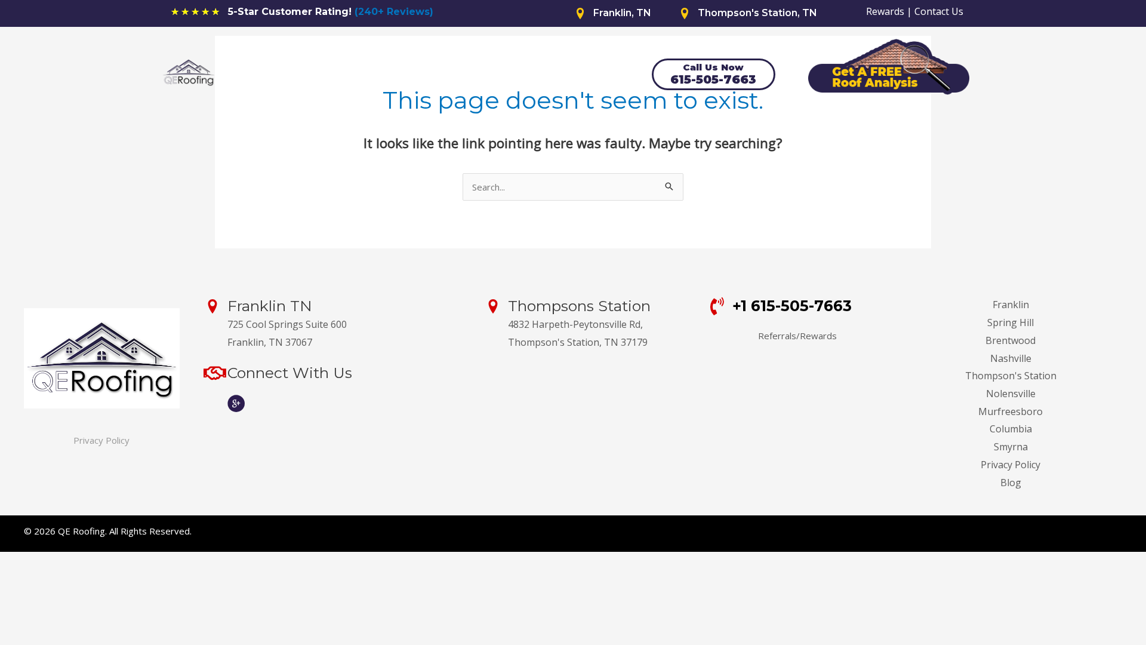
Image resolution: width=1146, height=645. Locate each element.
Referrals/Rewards (797, 336)
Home (259, 75)
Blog (1010, 482)
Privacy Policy (101, 440)
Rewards (885, 11)
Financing (449, 75)
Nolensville (1011, 393)
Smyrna (1011, 446)
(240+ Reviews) (394, 11)
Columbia (1011, 428)
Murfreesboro (1010, 411)
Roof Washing (526, 75)
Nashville (1010, 358)
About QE (317, 75)
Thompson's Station (1010, 375)
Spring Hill (1010, 322)
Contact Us (938, 11)
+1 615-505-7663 (792, 306)
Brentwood (1010, 340)
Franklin (1011, 304)
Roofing (380, 75)
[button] (408, 76)
